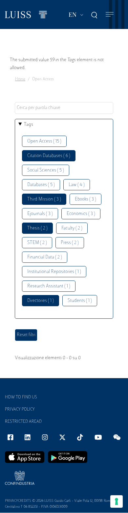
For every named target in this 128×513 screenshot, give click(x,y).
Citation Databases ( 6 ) (48, 155)
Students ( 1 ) (80, 300)
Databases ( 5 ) (41, 184)
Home (20, 79)
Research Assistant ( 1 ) (48, 286)
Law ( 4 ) (77, 184)
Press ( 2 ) (70, 242)
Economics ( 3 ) (81, 213)
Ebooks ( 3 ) (85, 199)
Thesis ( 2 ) (37, 228)
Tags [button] (28, 124)
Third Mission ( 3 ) (44, 199)
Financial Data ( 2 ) (44, 257)
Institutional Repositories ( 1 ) (54, 271)
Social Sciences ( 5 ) (45, 170)
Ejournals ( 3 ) (40, 213)
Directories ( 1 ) (40, 300)
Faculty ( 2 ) (71, 228)
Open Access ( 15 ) (44, 141)
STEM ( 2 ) (37, 242)
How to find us (21, 397)
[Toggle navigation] (110, 14)
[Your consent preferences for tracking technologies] (116, 501)
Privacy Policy (20, 410)
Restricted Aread (23, 422)
